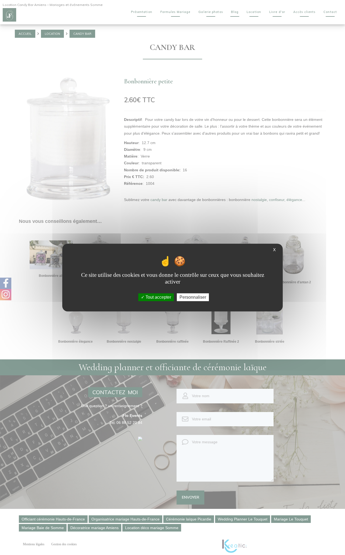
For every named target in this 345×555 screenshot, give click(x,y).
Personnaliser (193, 297)
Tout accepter (157, 297)
